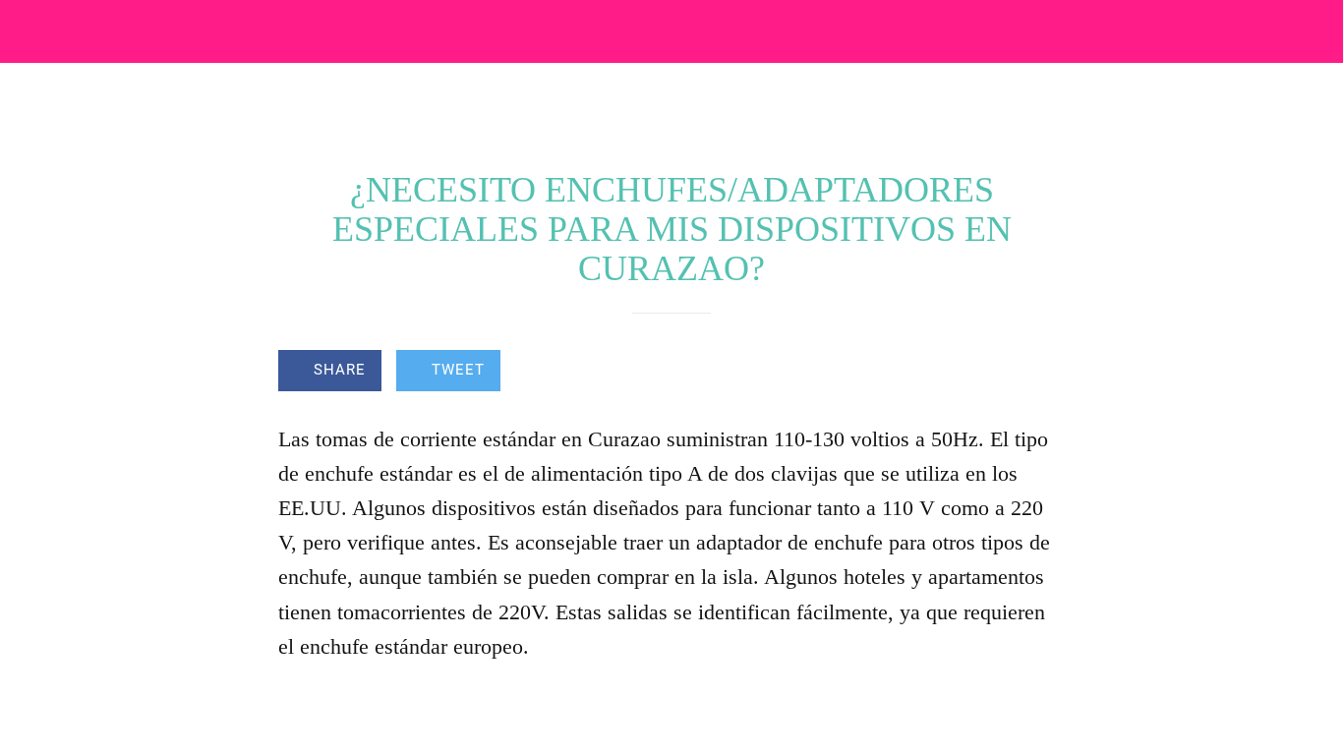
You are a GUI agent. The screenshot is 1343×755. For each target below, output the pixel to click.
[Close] (31, 31)
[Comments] (1041, 372)
